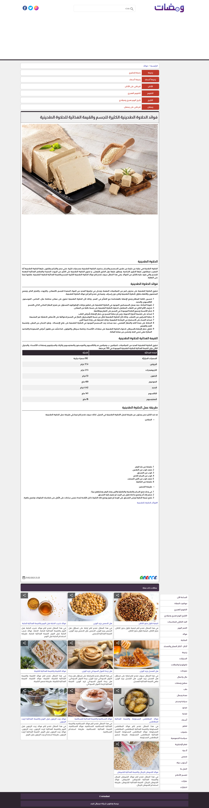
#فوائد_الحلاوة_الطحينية (147, 503)
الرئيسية (154, 66)
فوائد (145, 66)
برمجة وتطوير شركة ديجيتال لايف (104, 803)
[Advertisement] (104, 38)
